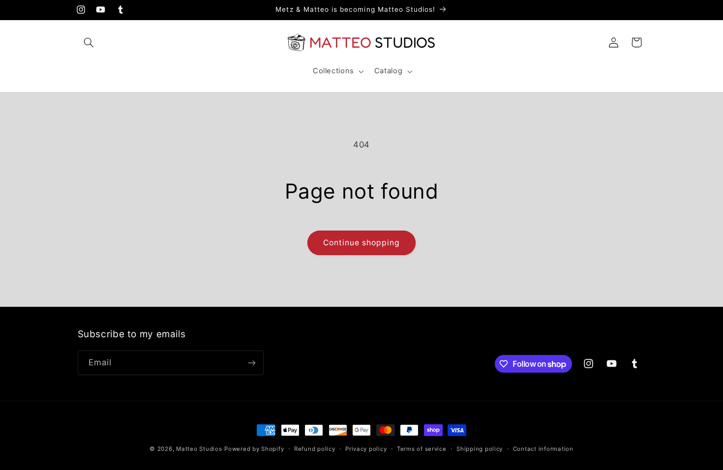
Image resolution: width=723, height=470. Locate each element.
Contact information (543, 448)
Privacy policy (366, 448)
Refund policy (314, 448)
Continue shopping (361, 242)
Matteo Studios (199, 448)
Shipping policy (479, 448)
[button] (89, 42)
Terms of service (422, 448)
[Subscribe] (251, 363)
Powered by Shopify (254, 448)
